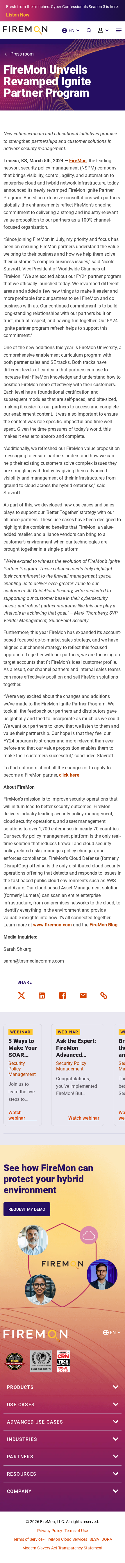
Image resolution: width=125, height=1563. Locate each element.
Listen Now (17, 15)
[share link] (104, 995)
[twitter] (21, 995)
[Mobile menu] (118, 30)
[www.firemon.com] (25, 30)
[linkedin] (42, 995)
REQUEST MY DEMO (26, 1209)
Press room (22, 54)
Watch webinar (16, 1115)
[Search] (89, 30)
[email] (83, 995)
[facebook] (62, 995)
